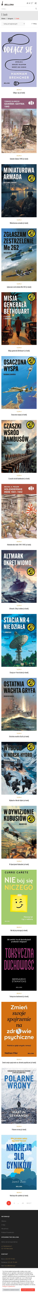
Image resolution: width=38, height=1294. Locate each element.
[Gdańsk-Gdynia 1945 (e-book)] (19, 125)
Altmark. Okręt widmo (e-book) (19, 608)
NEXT (29, 1203)
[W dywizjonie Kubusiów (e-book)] (19, 832)
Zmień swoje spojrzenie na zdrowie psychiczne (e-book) (19, 1062)
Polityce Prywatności (8, 1286)
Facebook (27, 3)
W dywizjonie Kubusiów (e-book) (19, 864)
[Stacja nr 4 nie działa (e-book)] (19, 640)
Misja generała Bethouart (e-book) (19, 350)
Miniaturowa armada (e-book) (19, 223)
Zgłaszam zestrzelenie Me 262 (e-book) (19, 287)
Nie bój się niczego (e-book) (19, 930)
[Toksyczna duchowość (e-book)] (19, 963)
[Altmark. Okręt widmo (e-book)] (19, 576)
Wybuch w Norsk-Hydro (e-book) (19, 800)
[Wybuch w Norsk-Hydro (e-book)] (19, 768)
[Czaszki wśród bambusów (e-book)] (19, 446)
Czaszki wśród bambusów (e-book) (19, 478)
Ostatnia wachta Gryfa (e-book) (19, 736)
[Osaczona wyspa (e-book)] (19, 382)
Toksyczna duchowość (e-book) (19, 996)
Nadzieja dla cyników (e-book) (19, 1195)
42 (23, 1203)
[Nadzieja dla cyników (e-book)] (19, 1162)
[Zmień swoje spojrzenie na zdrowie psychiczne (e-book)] (19, 1029)
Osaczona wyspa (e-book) (19, 414)
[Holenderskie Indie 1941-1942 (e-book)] (19, 511)
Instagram (29, 3)
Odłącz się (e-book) (19, 92)
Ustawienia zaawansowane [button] (11, 1290)
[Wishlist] (31, 3)
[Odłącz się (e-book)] (19, 59)
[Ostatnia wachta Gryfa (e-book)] (19, 704)
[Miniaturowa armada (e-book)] (19, 190)
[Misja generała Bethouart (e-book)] (19, 318)
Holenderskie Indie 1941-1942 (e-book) (19, 544)
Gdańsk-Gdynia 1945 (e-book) (19, 159)
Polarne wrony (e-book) (19, 1129)
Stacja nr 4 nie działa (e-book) (19, 672)
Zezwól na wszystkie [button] (28, 1290)
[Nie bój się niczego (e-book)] (19, 897)
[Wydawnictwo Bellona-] (7, 3)
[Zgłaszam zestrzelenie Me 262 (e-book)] (19, 254)
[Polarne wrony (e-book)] (19, 1096)
